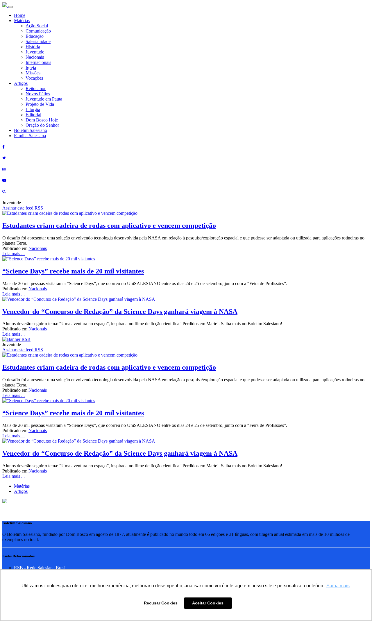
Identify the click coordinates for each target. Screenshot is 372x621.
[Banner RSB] (16, 339)
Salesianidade (38, 41)
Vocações (34, 78)
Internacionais (38, 62)
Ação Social (37, 25)
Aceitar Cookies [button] (207, 603)
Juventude (35, 51)
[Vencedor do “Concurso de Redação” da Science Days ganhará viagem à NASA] (78, 299)
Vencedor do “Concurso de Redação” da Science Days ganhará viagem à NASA (119, 311)
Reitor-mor (36, 88)
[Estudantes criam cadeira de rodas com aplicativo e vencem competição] (69, 213)
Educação (35, 36)
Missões (33, 72)
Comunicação (38, 30)
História (33, 46)
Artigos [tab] (21, 491)
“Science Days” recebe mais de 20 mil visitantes (73, 271)
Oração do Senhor (42, 125)
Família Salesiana (30, 135)
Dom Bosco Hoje (42, 119)
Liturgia (33, 109)
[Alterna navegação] (10, 7)
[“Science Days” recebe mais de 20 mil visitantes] (48, 258)
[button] (4, 501)
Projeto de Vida (40, 104)
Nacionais (35, 57)
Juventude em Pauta (44, 98)
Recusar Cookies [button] (161, 603)
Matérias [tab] (22, 486)
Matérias (22, 20)
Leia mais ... (13, 253)
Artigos (21, 83)
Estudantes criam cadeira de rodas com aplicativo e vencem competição (109, 225)
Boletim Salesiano (30, 130)
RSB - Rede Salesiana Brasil (40, 567)
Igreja (31, 67)
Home (19, 15)
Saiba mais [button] (338, 585)
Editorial (33, 114)
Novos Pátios (38, 93)
